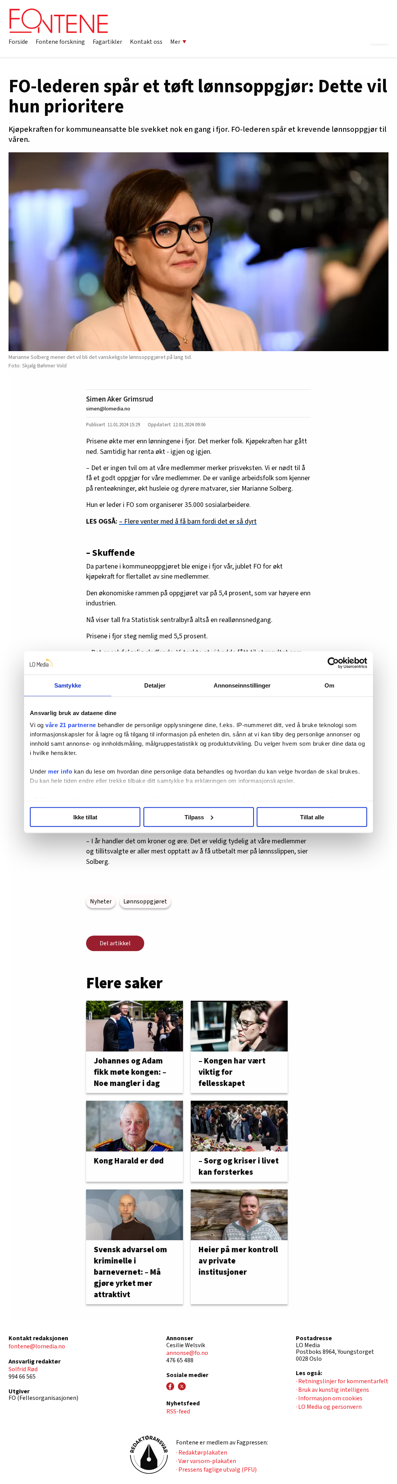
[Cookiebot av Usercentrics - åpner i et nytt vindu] (333, 663)
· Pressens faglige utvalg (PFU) (216, 1469)
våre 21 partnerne (70, 725)
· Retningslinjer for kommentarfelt (342, 1381)
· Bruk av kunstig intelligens (332, 1390)
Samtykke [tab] (67, 685)
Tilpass (194, 817)
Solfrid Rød (23, 1369)
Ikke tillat (85, 817)
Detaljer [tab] (155, 685)
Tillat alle (312, 817)
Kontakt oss (146, 42)
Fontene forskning (60, 42)
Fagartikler (107, 42)
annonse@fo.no (187, 1353)
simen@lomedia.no (108, 409)
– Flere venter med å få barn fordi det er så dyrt (188, 521)
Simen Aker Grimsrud (119, 399)
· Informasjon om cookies (329, 1398)
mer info (60, 771)
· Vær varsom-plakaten (206, 1461)
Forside (18, 42)
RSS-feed (178, 1411)
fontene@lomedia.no (37, 1346)
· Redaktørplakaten (201, 1452)
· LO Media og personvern (329, 1407)
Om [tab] (329, 685)
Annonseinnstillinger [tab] (242, 685)
